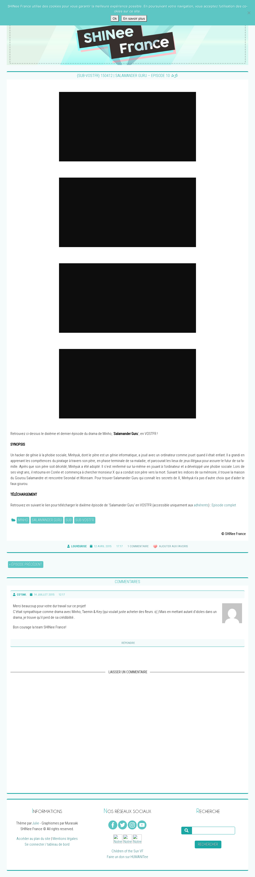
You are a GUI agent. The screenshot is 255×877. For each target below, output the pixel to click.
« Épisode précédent (25, 564)
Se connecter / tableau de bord (47, 844)
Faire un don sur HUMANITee (127, 857)
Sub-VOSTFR (84, 520)
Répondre (128, 643)
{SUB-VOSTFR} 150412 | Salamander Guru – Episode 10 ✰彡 (127, 75)
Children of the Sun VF (127, 851)
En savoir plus (134, 18)
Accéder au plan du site (33, 839)
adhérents (201, 505)
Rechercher (208, 844)
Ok (115, 18)
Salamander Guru (47, 520)
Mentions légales (65, 839)
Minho (23, 520)
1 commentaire (138, 546)
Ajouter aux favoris (173, 546)
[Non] (248, 12)
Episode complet (224, 505)
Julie (35, 823)
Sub (69, 520)
